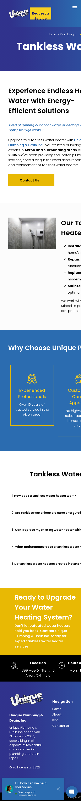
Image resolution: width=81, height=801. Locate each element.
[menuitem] (65, 709)
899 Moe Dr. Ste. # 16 (38, 670)
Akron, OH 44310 (38, 675)
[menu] (75, 8)
